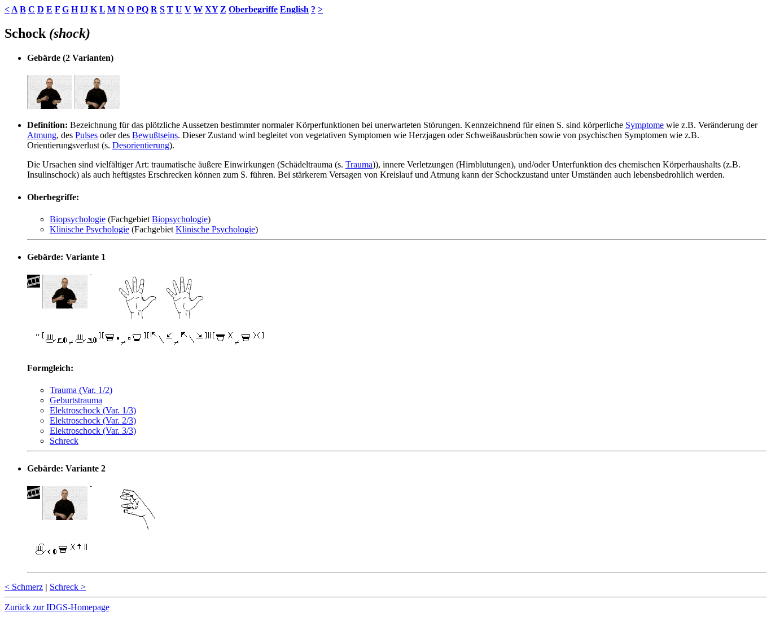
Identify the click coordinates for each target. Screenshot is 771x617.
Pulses (86, 135)
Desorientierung (140, 145)
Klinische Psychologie (89, 229)
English (294, 9)
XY (211, 9)
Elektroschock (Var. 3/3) (93, 430)
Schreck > (68, 587)
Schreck (64, 441)
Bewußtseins (155, 135)
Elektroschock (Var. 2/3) (93, 420)
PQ (142, 9)
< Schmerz (24, 587)
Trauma (359, 164)
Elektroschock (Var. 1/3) (93, 410)
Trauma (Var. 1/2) (81, 390)
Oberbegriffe (253, 9)
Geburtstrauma (76, 400)
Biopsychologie (78, 219)
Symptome (644, 125)
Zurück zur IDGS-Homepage (57, 607)
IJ (84, 9)
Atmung (41, 135)
